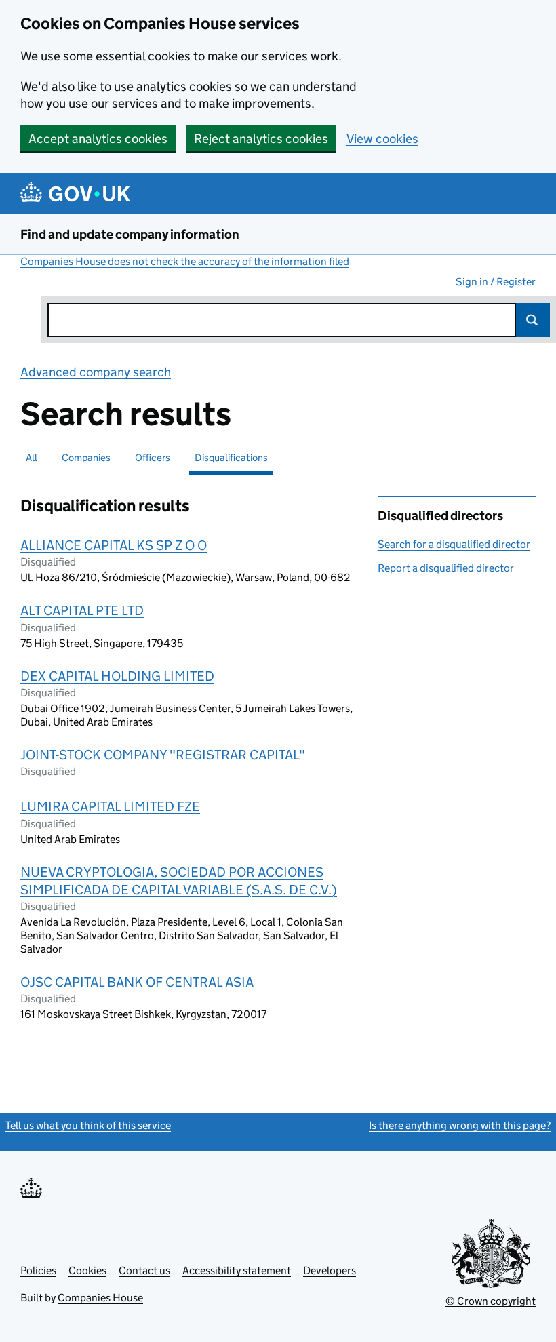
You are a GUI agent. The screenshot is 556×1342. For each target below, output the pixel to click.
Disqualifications (231, 457)
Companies (86, 457)
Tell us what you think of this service (88, 1125)
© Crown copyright (490, 1301)
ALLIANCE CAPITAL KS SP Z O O (113, 545)
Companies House (100, 1297)
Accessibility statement (236, 1270)
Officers (152, 457)
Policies (38, 1270)
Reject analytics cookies (261, 138)
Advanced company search (95, 372)
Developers (329, 1270)
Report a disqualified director (446, 567)
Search (533, 320)
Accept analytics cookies (97, 138)
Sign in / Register (496, 281)
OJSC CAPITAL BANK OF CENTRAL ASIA (137, 982)
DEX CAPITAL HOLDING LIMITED (117, 676)
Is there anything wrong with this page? (460, 1125)
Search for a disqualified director (454, 544)
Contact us (144, 1270)
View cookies (382, 138)
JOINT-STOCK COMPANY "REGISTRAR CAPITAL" (162, 755)
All (31, 457)
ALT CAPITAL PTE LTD (82, 610)
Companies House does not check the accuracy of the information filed (184, 261)
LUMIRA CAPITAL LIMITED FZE (110, 806)
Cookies (87, 1270)
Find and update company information (129, 234)
